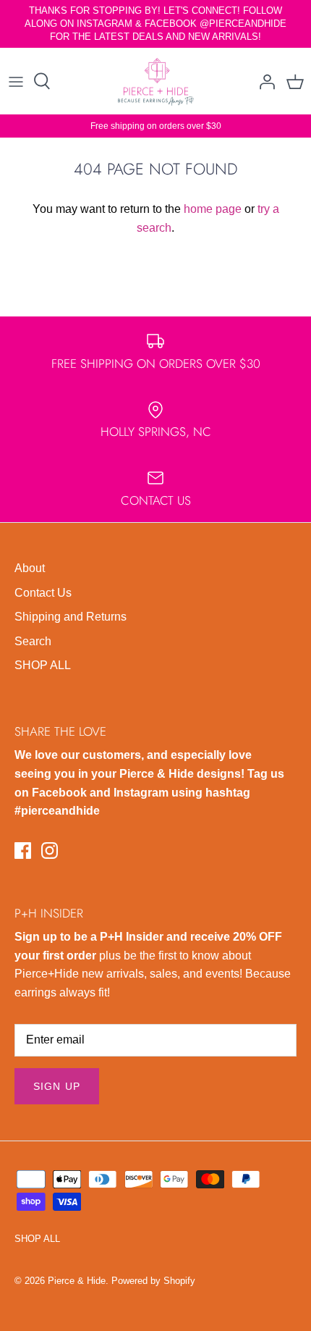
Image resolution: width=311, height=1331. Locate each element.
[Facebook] (22, 850)
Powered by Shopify (153, 1280)
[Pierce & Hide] (156, 81)
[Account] (263, 81)
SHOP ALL (42, 665)
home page (213, 209)
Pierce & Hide (77, 1280)
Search (32, 641)
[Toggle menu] (16, 81)
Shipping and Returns (70, 616)
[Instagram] (49, 850)
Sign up (56, 1086)
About (29, 568)
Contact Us (43, 593)
